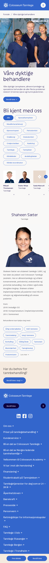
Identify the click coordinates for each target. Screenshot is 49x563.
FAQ (5, 526)
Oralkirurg (11, 137)
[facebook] (24, 416)
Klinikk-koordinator (15, 162)
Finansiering (10, 471)
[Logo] (18, 5)
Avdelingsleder (31, 156)
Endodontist (28, 137)
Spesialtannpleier (25, 117)
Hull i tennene (32, 329)
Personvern (9, 511)
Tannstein (38, 342)
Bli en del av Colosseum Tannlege (21, 443)
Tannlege (11, 150)
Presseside (9, 505)
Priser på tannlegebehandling (19, 431)
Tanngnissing (27, 348)
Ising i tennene (28, 335)
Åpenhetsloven (12, 493)
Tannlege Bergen (12, 544)
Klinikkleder (11, 156)
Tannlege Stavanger (14, 538)
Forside (6, 14)
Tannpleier (27, 150)
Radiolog (31, 143)
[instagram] (30, 416)
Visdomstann (10, 354)
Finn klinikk (16, 558)
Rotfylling (9, 342)
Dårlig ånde (23, 342)
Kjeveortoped (13, 130)
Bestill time (10, 99)
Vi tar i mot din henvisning (17, 465)
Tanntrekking (10, 335)
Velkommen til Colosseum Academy (23, 459)
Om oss (7, 425)
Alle (8, 117)
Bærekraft (9, 499)
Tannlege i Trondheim (15, 550)
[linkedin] (18, 416)
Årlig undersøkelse (13, 329)
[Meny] (43, 5)
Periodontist (32, 130)
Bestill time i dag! (14, 380)
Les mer (24, 354)
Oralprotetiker (13, 143)
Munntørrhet (10, 348)
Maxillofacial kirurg (15, 124)
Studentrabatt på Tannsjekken (20, 477)
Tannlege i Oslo (11, 532)
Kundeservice (11, 437)
